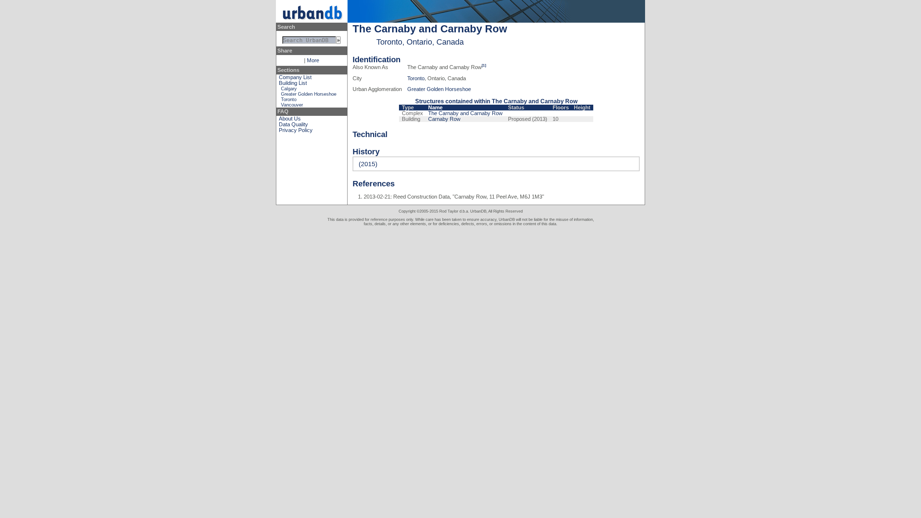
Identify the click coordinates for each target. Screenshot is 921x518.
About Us (290, 119)
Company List (295, 77)
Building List (293, 83)
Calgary (289, 88)
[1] (484, 65)
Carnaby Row (444, 119)
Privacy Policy (296, 130)
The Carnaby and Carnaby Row (465, 113)
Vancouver (292, 105)
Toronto (288, 99)
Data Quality (293, 124)
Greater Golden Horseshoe (308, 94)
